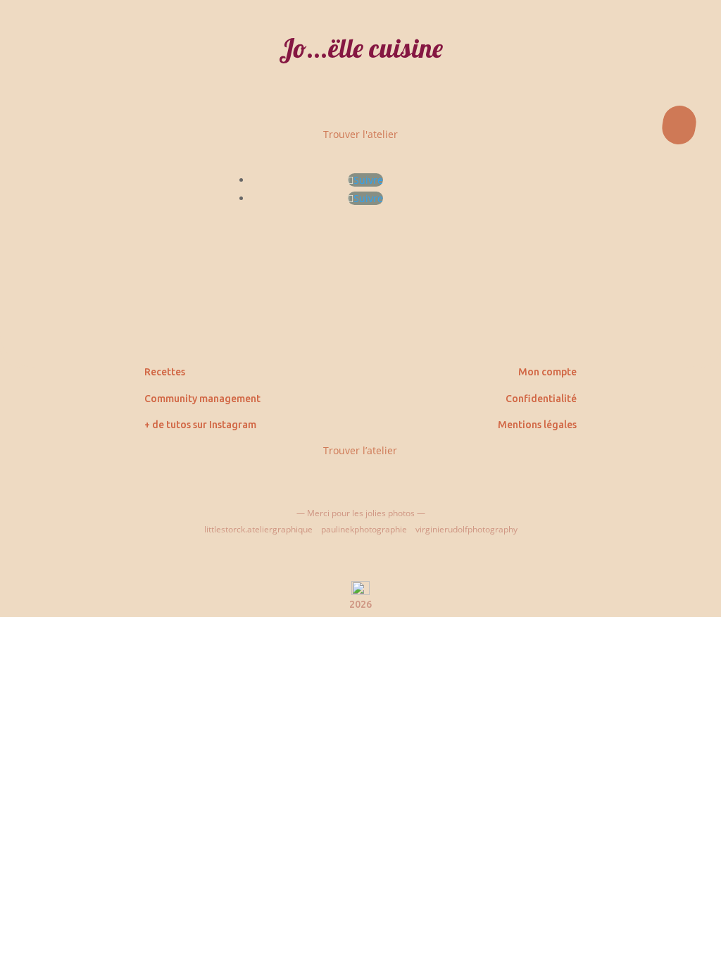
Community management (202, 398)
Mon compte (547, 371)
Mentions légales (537, 424)
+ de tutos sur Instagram (200, 424)
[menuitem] (360, 184)
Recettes (164, 371)
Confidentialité (541, 398)
